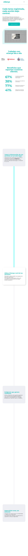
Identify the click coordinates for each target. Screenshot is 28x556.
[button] (24, 1)
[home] (6, 2)
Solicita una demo (14, 24)
